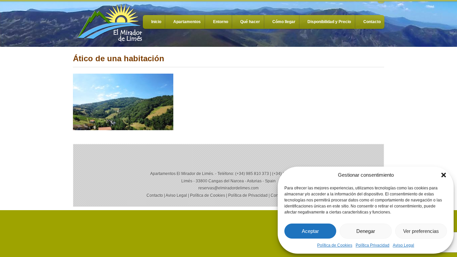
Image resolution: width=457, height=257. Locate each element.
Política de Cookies (334, 245)
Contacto (372, 21)
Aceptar (310, 231)
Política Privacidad (372, 245)
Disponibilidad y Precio (329, 21)
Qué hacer (250, 21)
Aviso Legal (403, 245)
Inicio (156, 21)
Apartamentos (187, 21)
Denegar (365, 231)
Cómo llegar (283, 21)
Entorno (220, 21)
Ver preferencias (421, 231)
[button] (443, 175)
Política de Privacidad (248, 195)
